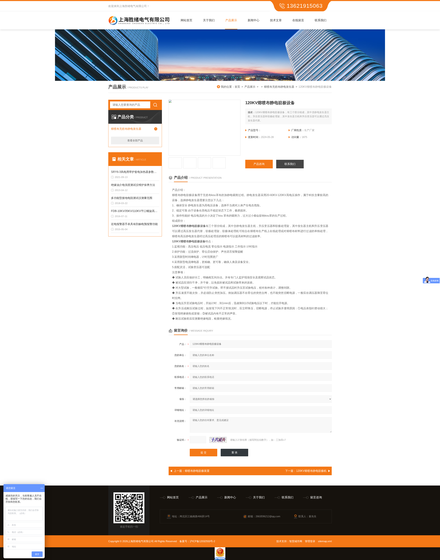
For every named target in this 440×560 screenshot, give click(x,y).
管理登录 (310, 541)
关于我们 (209, 20)
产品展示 (231, 20)
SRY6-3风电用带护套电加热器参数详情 (135, 171)
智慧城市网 (295, 541)
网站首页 (186, 20)
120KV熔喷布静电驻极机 (311, 470)
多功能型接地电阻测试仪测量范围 (131, 198)
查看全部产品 (135, 140)
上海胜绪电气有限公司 (133, 6)
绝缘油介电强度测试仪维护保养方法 (133, 184)
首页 (237, 86)
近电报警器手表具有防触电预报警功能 (134, 224)
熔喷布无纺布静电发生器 (279, 86)
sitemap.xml (325, 541)
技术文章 (276, 20)
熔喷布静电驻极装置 (197, 470)
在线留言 (298, 20)
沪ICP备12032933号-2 (202, 541)
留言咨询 (316, 497)
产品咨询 (259, 164)
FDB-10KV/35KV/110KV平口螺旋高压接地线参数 (135, 211)
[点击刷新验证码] (218, 440)
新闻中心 (253, 20)
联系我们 (320, 20)
